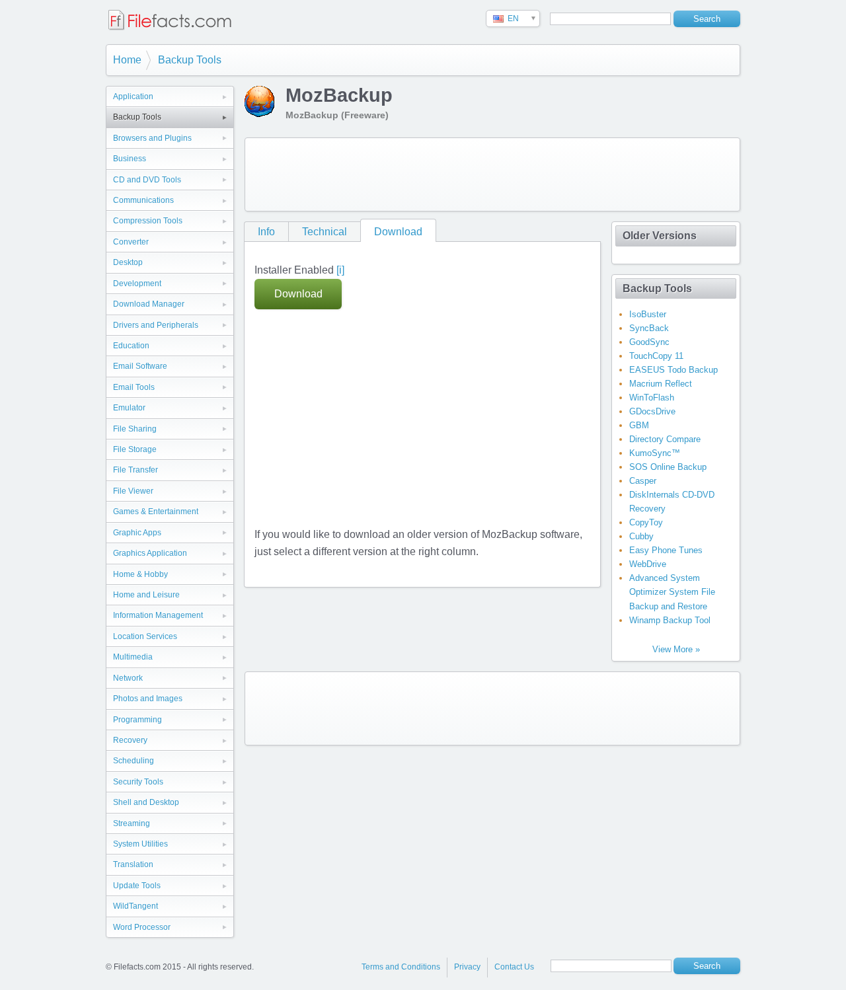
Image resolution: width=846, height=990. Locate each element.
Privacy (467, 966)
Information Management (158, 615)
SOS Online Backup (668, 467)
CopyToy (646, 522)
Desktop (128, 262)
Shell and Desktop (146, 802)
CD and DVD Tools (147, 179)
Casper (642, 481)
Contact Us (514, 966)
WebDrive (647, 564)
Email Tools (134, 387)
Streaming (131, 823)
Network (128, 678)
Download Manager (148, 304)
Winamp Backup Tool (670, 620)
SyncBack (649, 328)
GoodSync (649, 342)
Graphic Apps (137, 532)
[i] (340, 270)
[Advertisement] (492, 174)
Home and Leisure (146, 594)
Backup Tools (189, 59)
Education (131, 345)
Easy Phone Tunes (666, 550)
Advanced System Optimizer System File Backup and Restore (672, 592)
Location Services (145, 636)
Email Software (140, 366)
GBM (639, 425)
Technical (324, 231)
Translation (133, 864)
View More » (676, 649)
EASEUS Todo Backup (673, 370)
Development (137, 283)
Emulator (129, 407)
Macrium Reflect (660, 384)
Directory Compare (665, 439)
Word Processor (142, 927)
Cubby (641, 536)
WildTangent (135, 906)
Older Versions (660, 235)
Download (398, 231)
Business (129, 158)
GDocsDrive (652, 411)
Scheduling (133, 760)
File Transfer (135, 470)
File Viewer (133, 491)
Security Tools (138, 781)
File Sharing (135, 429)
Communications (143, 200)
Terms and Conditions (401, 966)
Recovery (130, 740)
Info (266, 231)
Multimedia (133, 657)
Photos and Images (147, 698)
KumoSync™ (654, 453)
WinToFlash (651, 397)
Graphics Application (150, 553)
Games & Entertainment (155, 511)
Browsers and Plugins (152, 138)
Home (127, 59)
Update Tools (137, 885)
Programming (137, 719)
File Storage (135, 449)
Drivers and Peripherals (155, 325)
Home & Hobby (140, 574)
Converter (131, 242)
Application (133, 96)
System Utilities (140, 844)
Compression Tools (147, 220)
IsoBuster (647, 314)
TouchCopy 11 (656, 356)
